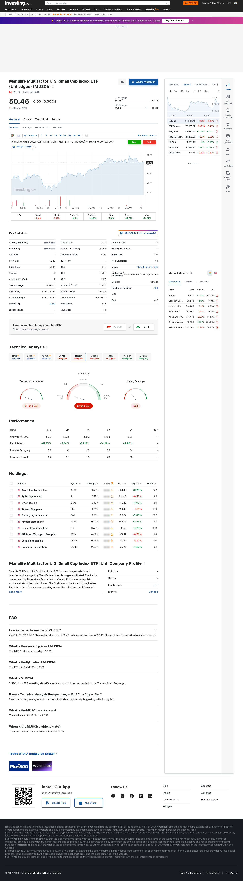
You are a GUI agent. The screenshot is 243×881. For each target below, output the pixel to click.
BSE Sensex (174, 126)
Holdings (26, 127)
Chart (27, 119)
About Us (206, 785)
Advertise (206, 792)
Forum (56, 119)
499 (156, 288)
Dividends (58, 127)
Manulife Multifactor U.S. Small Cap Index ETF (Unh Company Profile (75, 563)
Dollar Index (174, 152)
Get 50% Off (190, 3)
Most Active (174, 281)
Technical (41, 119)
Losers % (203, 281)
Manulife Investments (147, 267)
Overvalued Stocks (103, 14)
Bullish (146, 327)
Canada (153, 591)
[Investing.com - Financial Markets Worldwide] (18, 3)
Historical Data (42, 127)
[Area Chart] (18, 135)
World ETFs (36, 14)
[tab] (16, 357)
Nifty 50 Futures (176, 137)
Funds (47, 14)
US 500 (172, 142)
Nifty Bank (173, 131)
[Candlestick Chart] (12, 135)
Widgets (167, 806)
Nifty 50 (172, 121)
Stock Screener (134, 9)
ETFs (10, 14)
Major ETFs (23, 14)
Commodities (201, 84)
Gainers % (189, 281)
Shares (215, 84)
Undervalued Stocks (83, 14)
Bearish (118, 327)
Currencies (174, 84)
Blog (165, 785)
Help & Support (209, 799)
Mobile (167, 792)
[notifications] (229, 3)
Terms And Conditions (190, 873)
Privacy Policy (213, 873)
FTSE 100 (173, 147)
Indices (187, 84)
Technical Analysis (27, 347)
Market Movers (178, 273)
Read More (15, 591)
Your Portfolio (170, 799)
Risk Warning (231, 873)
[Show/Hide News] (86, 135)
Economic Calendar (113, 9)
